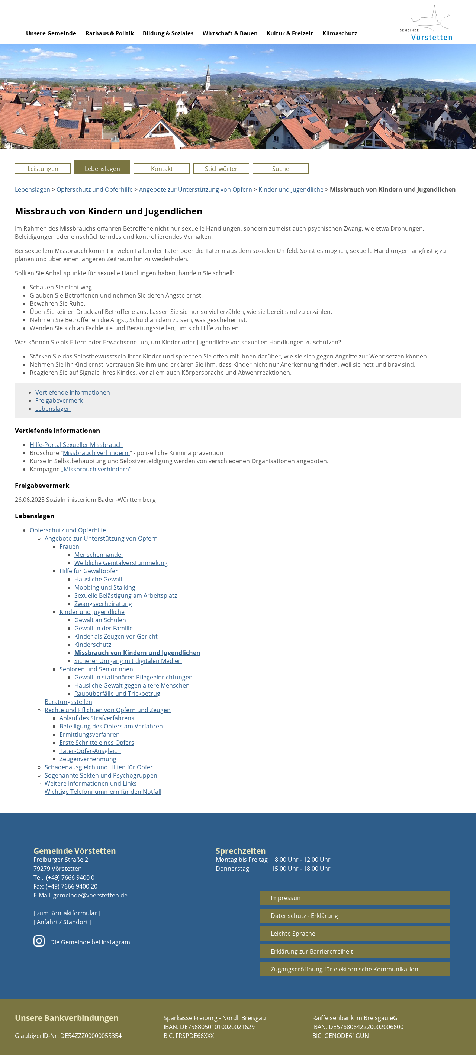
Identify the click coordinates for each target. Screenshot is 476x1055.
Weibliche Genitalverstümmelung (121, 563)
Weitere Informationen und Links (91, 783)
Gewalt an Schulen (100, 620)
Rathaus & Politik (110, 33)
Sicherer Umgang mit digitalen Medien (128, 661)
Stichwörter (221, 169)
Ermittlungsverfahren (90, 734)
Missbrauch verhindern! (96, 453)
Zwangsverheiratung (103, 604)
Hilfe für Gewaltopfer (89, 571)
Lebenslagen (102, 169)
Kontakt (162, 169)
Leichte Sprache (293, 933)
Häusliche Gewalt (98, 579)
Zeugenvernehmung (88, 759)
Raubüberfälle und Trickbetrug (117, 693)
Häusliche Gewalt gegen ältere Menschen (132, 685)
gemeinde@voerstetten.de (90, 895)
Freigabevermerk (59, 400)
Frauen (69, 546)
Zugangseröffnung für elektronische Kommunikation (344, 969)
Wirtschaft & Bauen (230, 33)
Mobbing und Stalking (104, 587)
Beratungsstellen (68, 702)
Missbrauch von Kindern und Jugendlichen (137, 653)
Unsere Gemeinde (51, 33)
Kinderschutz (92, 644)
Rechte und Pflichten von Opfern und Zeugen (108, 710)
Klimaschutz (339, 33)
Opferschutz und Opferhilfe (95, 189)
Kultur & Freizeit (290, 33)
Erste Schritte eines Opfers (97, 742)
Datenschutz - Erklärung (304, 916)
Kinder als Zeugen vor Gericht (116, 636)
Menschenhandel (98, 555)
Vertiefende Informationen (72, 392)
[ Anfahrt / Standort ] (62, 922)
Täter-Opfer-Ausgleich (90, 751)
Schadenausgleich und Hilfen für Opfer (99, 767)
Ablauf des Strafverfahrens (97, 718)
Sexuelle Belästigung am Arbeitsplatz (125, 595)
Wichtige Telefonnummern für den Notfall (103, 792)
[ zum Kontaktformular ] (66, 913)
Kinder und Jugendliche (291, 189)
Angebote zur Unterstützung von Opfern (195, 189)
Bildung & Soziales (168, 33)
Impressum (287, 898)
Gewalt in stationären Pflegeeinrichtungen (133, 677)
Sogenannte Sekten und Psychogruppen (101, 775)
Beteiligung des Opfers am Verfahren (111, 726)
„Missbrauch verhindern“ (96, 469)
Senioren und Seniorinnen (96, 669)
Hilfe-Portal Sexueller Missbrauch (76, 445)
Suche (280, 169)
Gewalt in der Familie (103, 628)
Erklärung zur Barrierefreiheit (312, 951)
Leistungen (43, 169)
